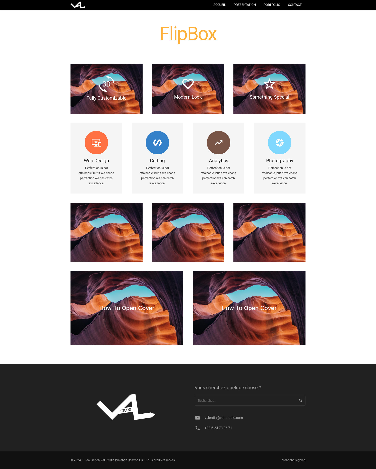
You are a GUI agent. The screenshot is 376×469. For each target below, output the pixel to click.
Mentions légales (294, 460)
